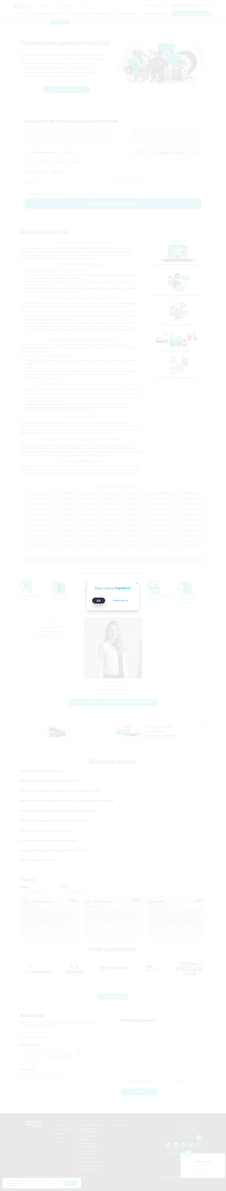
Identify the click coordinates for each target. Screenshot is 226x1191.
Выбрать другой (120, 600)
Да (99, 601)
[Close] (136, 584)
